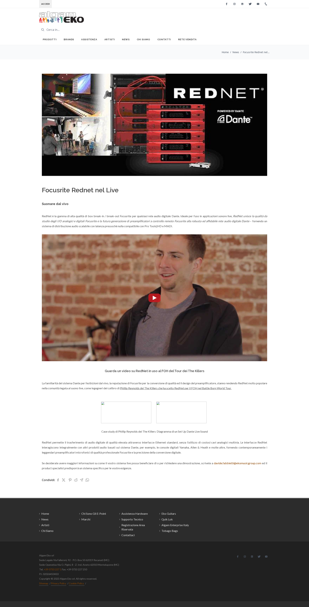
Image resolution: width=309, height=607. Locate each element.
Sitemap (43, 583)
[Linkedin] (242, 4)
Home (225, 52)
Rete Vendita (187, 39)
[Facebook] (226, 4)
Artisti (109, 39)
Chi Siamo (143, 39)
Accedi (45, 4)
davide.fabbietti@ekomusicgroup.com (237, 463)
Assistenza (89, 39)
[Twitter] (250, 4)
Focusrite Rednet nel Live (256, 52)
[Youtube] (258, 4)
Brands (69, 39)
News (126, 39)
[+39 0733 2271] (266, 4)
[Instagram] (234, 4)
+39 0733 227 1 (52, 569)
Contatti (164, 39)
